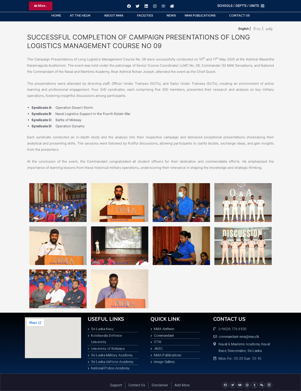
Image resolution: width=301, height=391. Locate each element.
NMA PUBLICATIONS (200, 15)
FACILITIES (145, 15)
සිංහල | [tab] (258, 28)
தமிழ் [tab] (269, 28)
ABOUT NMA (113, 15)
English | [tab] (244, 28)
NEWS (171, 15)
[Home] (172, 6)
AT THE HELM (80, 15)
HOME (56, 15)
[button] (40, 6)
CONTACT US (239, 15)
